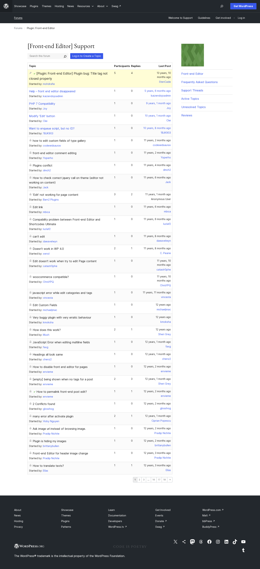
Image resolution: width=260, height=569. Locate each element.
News (17, 515)
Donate (161, 521)
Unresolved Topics (193, 107)
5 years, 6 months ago (158, 90)
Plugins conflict (42, 165)
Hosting (18, 521)
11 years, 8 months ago (157, 236)
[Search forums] (65, 56)
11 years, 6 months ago (157, 177)
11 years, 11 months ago (157, 292)
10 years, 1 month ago (158, 115)
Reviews (186, 115)
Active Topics (190, 98)
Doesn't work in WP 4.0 (48, 248)
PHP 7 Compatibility (42, 103)
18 (164, 479)
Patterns (66, 526)
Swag (160, 526)
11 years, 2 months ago (157, 140)
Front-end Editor (192, 73)
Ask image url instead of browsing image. (59, 428)
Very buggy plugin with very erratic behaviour (62, 317)
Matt (206, 515)
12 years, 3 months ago (157, 452)
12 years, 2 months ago (157, 366)
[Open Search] (222, 6)
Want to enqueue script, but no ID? (51, 128)
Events (159, 515)
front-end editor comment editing (54, 153)
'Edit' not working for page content (55, 194)
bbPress (208, 521)
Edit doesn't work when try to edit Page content (65, 261)
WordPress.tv (117, 526)
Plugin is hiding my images (49, 441)
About (17, 509)
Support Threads (192, 90)
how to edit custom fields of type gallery (59, 140)
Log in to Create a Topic (86, 55)
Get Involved (163, 509)
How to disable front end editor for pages (60, 367)
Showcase (67, 509)
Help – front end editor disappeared (52, 91)
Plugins (65, 521)
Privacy (18, 526)
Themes (66, 515)
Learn (111, 509)
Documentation (117, 515)
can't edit (39, 236)
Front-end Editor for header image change (60, 453)
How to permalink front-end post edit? (61, 391)
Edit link (38, 207)
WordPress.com (213, 509)
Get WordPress (243, 6)
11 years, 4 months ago (157, 165)
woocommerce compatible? (51, 277)
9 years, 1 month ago (158, 103)
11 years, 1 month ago (158, 194)
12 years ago (163, 304)
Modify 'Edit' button (42, 116)
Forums (18, 17)
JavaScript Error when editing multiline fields (61, 342)
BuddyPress (210, 526)
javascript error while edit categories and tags (62, 293)
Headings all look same (48, 354)
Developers (115, 521)
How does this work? (47, 330)
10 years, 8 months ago (157, 127)
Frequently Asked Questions (199, 82)
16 (153, 479)
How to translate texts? (48, 465)
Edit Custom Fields (45, 305)
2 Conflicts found (44, 404)
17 (159, 479)
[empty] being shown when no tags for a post (63, 379)
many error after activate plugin (53, 416)
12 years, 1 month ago (158, 341)
